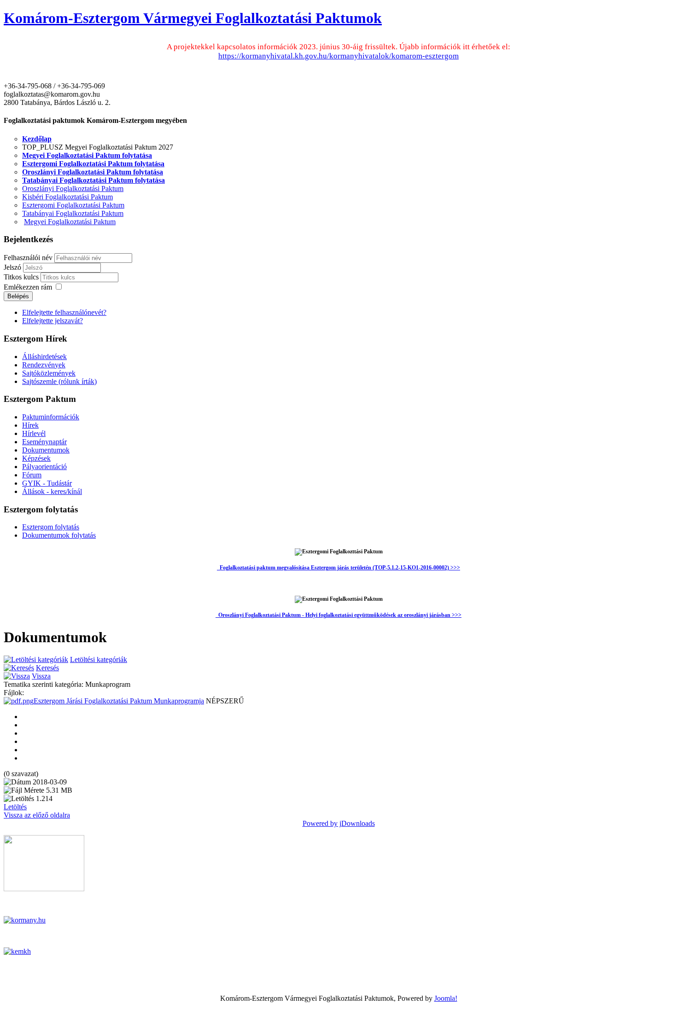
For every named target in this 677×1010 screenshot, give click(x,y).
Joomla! (445, 998)
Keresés (47, 668)
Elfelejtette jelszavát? (52, 321)
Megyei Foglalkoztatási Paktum (70, 222)
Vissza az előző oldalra (37, 815)
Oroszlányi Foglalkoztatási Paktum (72, 188)
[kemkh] (17, 951)
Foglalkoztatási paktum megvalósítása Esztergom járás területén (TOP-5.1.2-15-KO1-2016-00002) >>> (340, 567)
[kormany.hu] (25, 920)
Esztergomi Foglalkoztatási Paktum (73, 205)
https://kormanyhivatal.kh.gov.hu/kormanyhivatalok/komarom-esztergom (338, 56)
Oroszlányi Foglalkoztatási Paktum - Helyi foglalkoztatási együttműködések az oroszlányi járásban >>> (338, 615)
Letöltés (15, 807)
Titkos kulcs (22, 277)
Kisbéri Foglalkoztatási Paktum (67, 197)
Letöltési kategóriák (98, 659)
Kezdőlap (37, 139)
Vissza (41, 676)
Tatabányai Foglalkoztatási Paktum (72, 213)
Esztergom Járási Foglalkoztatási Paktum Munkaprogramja (119, 701)
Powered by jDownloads (339, 823)
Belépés (18, 296)
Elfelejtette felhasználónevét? (64, 312)
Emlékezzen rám (28, 287)
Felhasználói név (28, 257)
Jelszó (13, 267)
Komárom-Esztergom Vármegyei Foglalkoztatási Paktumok (193, 18)
